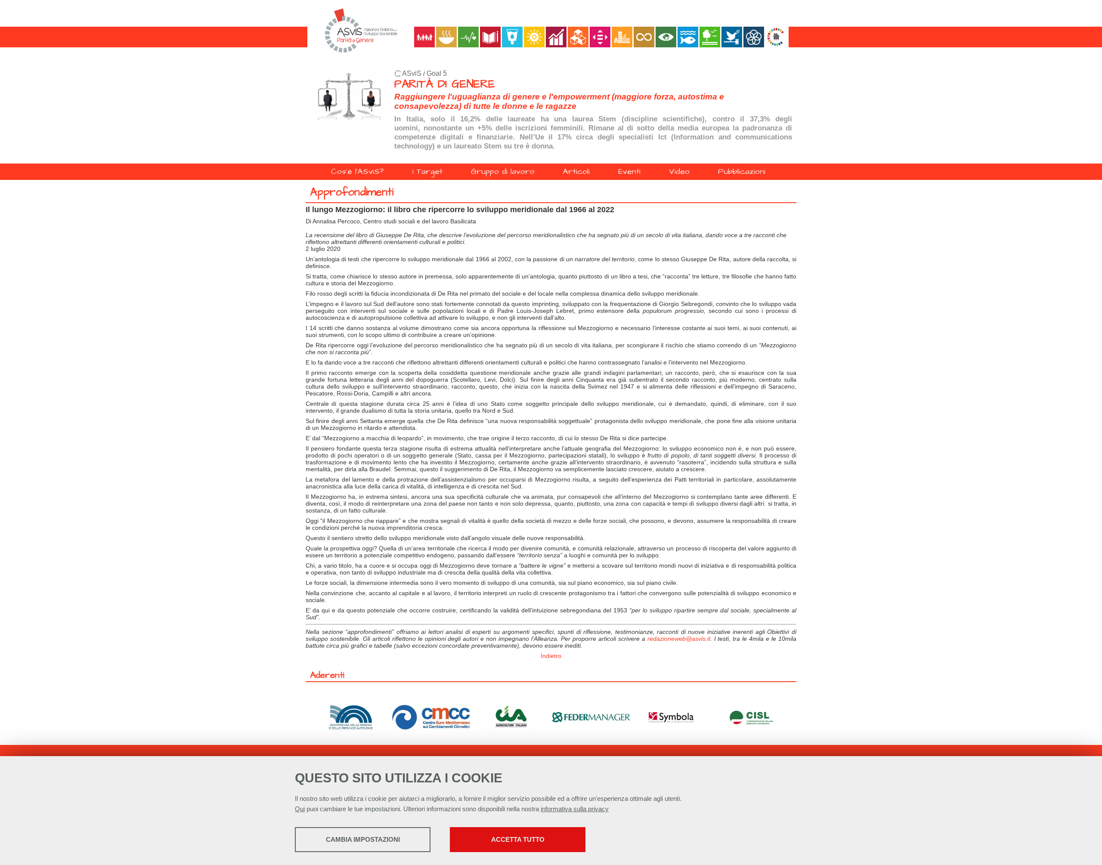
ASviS (411, 73)
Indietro (551, 655)
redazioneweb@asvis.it (678, 638)
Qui (300, 808)
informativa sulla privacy (575, 808)
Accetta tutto (518, 839)
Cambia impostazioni (363, 839)
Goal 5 (437, 73)
